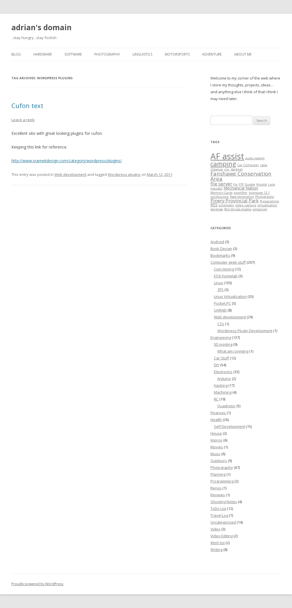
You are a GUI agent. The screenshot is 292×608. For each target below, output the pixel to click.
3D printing (223, 344)
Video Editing (221, 535)
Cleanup (216, 169)
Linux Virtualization (230, 296)
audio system (255, 158)
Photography (107, 54)
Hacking (221, 385)
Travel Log (219, 515)
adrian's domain (41, 27)
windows (216, 209)
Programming (222, 481)
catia (263, 165)
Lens (271, 184)
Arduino (224, 378)
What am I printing (232, 351)
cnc (227, 169)
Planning (218, 474)
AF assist (227, 156)
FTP (241, 184)
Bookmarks (220, 255)
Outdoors (218, 460)
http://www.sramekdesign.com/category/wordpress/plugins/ (66, 160)
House (216, 433)
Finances (218, 412)
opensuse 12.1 (259, 193)
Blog (16, 54)
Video (215, 529)
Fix (235, 184)
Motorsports (177, 54)
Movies (216, 447)
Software (73, 54)
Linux (218, 282)
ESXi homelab (226, 275)
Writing (216, 549)
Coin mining (224, 269)
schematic (226, 205)
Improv (216, 440)
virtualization (267, 205)
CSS (220, 323)
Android (217, 241)
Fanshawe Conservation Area (240, 176)
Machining (223, 392)
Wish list (217, 542)
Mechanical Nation (241, 188)
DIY (216, 364)
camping (223, 163)
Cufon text (27, 105)
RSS (214, 205)
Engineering (220, 337)
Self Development (229, 426)
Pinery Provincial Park (234, 200)
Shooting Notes (223, 501)
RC (216, 399)
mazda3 (216, 188)
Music (215, 453)
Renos (216, 488)
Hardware (42, 54)
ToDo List (218, 508)
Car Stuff (221, 358)
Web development (70, 174)
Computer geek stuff (228, 262)
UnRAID (220, 310)
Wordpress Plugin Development (244, 330)
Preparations (269, 201)
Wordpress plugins (124, 174)
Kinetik (261, 184)
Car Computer (248, 165)
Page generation (242, 197)
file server (221, 183)
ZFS (220, 289)
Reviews (217, 494)
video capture (245, 205)
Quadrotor (226, 405)
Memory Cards (221, 193)
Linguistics (142, 54)
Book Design (221, 248)
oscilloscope (219, 197)
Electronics (223, 371)
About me (243, 54)
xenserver (259, 209)
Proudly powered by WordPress (37, 583)
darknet (237, 169)
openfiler (241, 193)
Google (250, 184)
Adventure (212, 54)
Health (216, 419)
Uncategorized (223, 522)
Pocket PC (222, 303)
